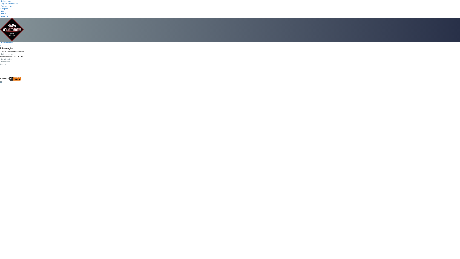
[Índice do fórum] (12, 29)
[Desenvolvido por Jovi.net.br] (15, 78)
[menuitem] (9, 4)
